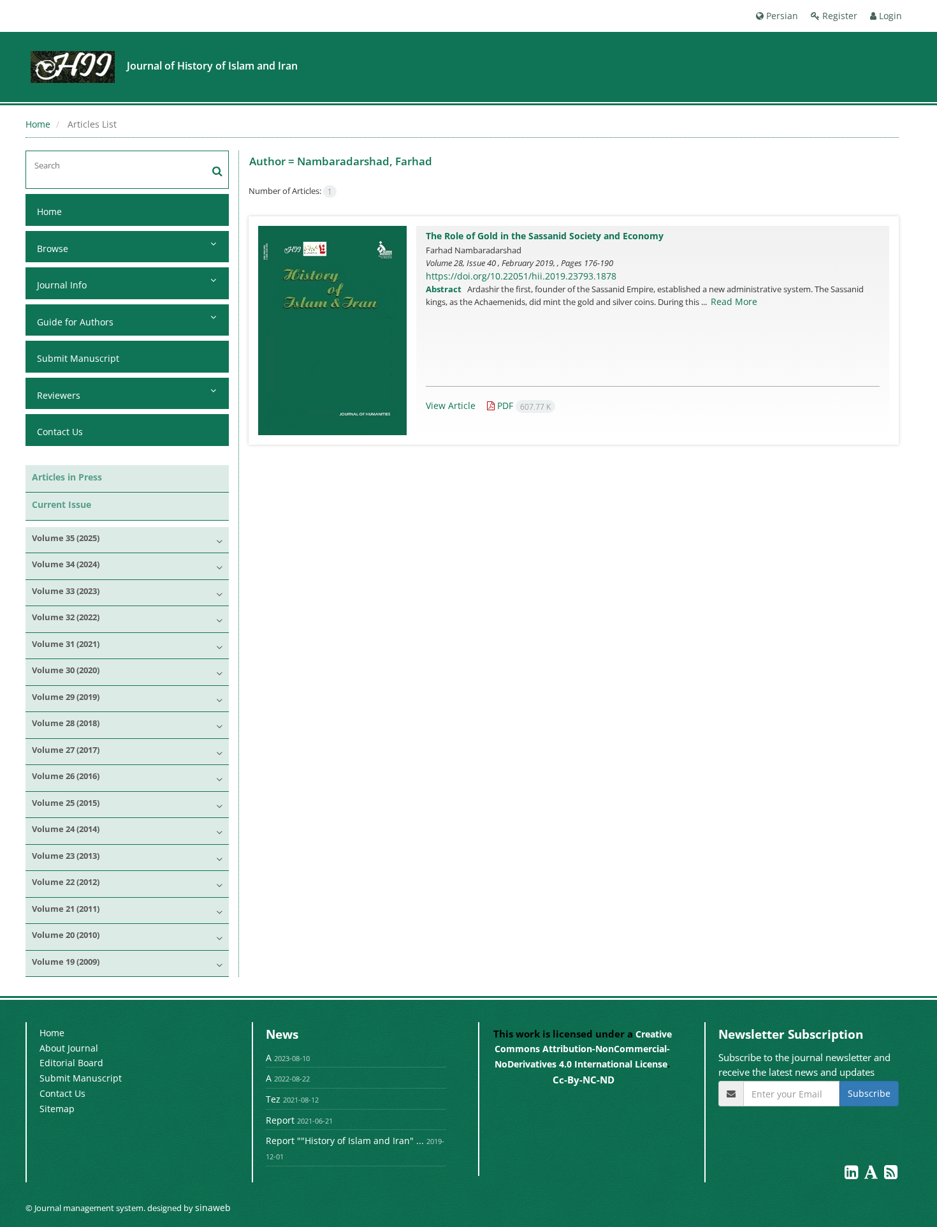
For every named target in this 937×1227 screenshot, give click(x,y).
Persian (781, 16)
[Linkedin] (852, 1174)
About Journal (69, 1048)
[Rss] (891, 1174)
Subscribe (869, 1093)
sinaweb (213, 1207)
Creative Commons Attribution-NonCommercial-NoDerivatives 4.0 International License (583, 1049)
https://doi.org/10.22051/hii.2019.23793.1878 (521, 276)
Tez (273, 1099)
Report (280, 1120)
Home (37, 124)
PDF (523, 405)
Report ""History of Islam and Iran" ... (345, 1140)
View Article (451, 405)
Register (838, 16)
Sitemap (57, 1109)
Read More (734, 301)
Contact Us (60, 432)
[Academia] (872, 1174)
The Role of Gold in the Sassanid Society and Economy (545, 236)
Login (889, 16)
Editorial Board (71, 1063)
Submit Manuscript (78, 358)
